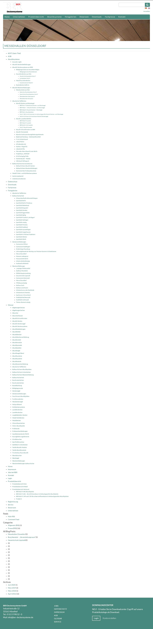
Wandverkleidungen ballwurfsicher (23, 463)
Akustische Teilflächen (19, 101)
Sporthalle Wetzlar (21, 237)
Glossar (11, 305)
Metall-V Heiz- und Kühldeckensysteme (24, 173)
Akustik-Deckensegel (18, 324)
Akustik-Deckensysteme (19, 326)
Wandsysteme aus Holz (23, 90)
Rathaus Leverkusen (22, 287)
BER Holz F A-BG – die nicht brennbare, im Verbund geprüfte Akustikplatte (37, 494)
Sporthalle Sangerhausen (23, 232)
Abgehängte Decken (18, 307)
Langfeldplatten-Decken (19, 415)
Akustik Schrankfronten (19, 318)
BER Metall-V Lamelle (25, 123)
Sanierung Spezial (17, 176)
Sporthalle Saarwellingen (23, 229)
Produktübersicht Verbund (20, 489)
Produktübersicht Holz (19, 484)
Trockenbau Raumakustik (20, 453)
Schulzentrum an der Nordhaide (25, 290)
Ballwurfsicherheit (18, 196)
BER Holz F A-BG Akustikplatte (25, 491)
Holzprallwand (17, 404)
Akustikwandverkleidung (20, 364)
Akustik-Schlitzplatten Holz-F (28, 76)
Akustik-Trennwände (22, 132)
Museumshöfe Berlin (22, 258)
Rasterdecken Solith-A (22, 85)
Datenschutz (12, 182)
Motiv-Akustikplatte (18, 426)
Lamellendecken (17, 410)
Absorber (15, 313)
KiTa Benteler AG (21, 144)
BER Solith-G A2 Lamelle (26, 125)
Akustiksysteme (54, 17)
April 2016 (12, 594)
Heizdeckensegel (17, 402)
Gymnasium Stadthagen (23, 246)
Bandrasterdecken (18, 380)
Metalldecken (16, 420)
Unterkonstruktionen (19, 179)
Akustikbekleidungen (18, 329)
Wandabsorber (17, 455)
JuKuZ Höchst (20, 141)
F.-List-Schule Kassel (22, 139)
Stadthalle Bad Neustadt (23, 297)
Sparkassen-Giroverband (23, 295)
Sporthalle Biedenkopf (22, 205)
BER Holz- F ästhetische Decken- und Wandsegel (33, 105)
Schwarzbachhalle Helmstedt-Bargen (27, 198)
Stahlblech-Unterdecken (20, 445)
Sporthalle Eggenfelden (23, 212)
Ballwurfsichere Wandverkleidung (23, 375)
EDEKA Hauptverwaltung (23, 273)
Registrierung (13, 502)
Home (7, 17)
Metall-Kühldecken (18, 418)
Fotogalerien (70, 17)
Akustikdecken (17, 334)
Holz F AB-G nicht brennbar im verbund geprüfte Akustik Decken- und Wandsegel (41, 114)
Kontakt (122, 17)
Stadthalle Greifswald (22, 300)
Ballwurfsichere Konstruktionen (22, 164)
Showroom (84, 17)
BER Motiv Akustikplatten (27, 112)
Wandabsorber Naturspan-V (27, 96)
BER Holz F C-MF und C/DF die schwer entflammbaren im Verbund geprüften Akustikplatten (42, 496)
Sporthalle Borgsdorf (22, 208)
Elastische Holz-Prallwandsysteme (26, 171)
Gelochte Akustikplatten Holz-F (28, 92)
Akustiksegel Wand (18, 353)
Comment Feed (13, 519)
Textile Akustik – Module (23, 158)
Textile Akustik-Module (19, 447)
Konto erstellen (109, 618)
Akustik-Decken (17, 321)
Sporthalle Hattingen (22, 220)
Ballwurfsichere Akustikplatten (22, 369)
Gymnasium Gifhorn (22, 244)
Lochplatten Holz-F (25, 78)
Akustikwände (16, 361)
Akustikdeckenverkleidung (20, 337)
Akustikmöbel (16, 340)
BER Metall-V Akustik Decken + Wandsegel (31, 110)
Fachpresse (110, 17)
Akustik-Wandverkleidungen (21, 87)
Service (10, 505)
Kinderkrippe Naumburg (23, 249)
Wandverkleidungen (18, 266)
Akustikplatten (16, 348)
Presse (10, 528)
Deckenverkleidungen (19, 242)
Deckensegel (16, 391)
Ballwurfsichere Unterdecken (21, 372)
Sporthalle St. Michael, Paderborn (25, 234)
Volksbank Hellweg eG (22, 161)
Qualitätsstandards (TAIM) (20, 434)
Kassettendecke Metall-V (26, 82)
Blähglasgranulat (17, 388)
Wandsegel (15, 458)
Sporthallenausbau (18, 442)
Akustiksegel (16, 351)
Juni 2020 (11, 585)
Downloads (97, 17)
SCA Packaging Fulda (22, 156)
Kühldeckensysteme (18, 407)
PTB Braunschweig (21, 283)
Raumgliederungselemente (20, 436)
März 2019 (12, 588)
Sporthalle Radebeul (22, 227)
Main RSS (11, 516)
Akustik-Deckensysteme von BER (22, 67)
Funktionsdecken (17, 399)
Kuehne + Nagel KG (21, 146)
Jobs (56, 606)
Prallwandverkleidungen (20, 431)
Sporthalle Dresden (21, 210)
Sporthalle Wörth (21, 239)
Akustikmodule (17, 342)
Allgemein (11, 525)
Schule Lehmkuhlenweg (23, 261)
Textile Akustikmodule (19, 450)
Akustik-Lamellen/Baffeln (23, 118)
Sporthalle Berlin (21, 200)
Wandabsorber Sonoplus (26, 98)
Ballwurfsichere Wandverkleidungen (26, 168)
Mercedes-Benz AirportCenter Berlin (26, 151)
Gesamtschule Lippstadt (23, 275)
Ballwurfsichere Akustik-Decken (25, 166)
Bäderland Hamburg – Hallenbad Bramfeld (28, 137)
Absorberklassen (17, 316)
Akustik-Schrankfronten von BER (25, 129)
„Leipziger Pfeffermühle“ (23, 268)
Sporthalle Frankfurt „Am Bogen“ (25, 217)
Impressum (12, 469)
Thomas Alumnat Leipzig (23, 302)
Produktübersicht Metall (20, 486)
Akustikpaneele (17, 345)
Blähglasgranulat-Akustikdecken (28, 71)
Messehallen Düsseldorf (17, 534)
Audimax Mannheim (22, 271)
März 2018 (12, 591)
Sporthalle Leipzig (21, 222)
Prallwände (15, 428)
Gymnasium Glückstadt (23, 278)
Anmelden (146, 11)
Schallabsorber (17, 439)
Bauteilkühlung (17, 385)
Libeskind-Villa (20, 149)
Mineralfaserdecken (18, 423)
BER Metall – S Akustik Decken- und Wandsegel (32, 107)
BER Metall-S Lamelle (25, 120)
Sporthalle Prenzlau (21, 224)
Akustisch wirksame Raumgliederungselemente (30, 134)
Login (10, 478)
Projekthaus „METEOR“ (23, 153)
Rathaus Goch (20, 285)
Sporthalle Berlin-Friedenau (24, 203)
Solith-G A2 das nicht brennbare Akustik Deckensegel (34, 116)
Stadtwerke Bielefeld (22, 263)
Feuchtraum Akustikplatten (20, 396)
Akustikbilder (16, 332)
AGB (9, 56)
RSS (17, 525)
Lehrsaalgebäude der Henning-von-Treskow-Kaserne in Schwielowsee (36, 251)
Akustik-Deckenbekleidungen (21, 64)
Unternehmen (19, 17)
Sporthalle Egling (21, 215)
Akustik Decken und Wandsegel (25, 103)
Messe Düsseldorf (21, 254)
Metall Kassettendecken (23, 80)
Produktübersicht (36, 17)
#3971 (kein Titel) (14, 53)
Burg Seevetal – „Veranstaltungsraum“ (22, 537)
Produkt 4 (19, 499)
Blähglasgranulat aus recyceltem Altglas (27, 69)
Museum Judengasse (22, 256)
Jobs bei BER (12, 472)
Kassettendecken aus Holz (23, 74)
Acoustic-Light (16, 62)
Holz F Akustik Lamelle (26, 127)
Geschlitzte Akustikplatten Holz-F (29, 94)
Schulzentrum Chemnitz (23, 292)
